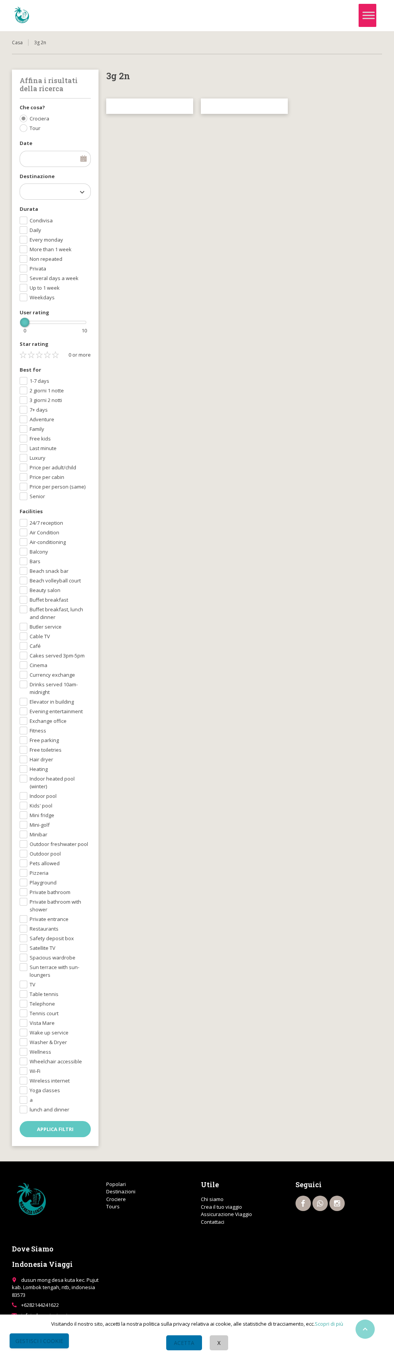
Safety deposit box (52, 938)
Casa (17, 42)
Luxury (37, 457)
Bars (35, 561)
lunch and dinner (49, 1109)
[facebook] (303, 1203)
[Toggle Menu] (368, 15)
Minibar (38, 834)
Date (26, 143)
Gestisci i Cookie (39, 1341)
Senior (37, 496)
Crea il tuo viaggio (221, 1206)
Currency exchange (52, 674)
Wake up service (49, 1032)
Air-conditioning (48, 542)
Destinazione (37, 176)
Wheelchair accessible (56, 1061)
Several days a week (54, 278)
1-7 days (39, 380)
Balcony (39, 551)
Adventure (42, 419)
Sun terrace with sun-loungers (54, 971)
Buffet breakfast (49, 599)
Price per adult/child (53, 467)
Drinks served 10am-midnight (54, 688)
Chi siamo (212, 1199)
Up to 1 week (45, 287)
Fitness (38, 730)
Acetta (184, 1342)
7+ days (39, 409)
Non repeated (46, 258)
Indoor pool (43, 795)
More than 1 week (51, 249)
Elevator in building (52, 701)
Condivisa (41, 220)
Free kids (40, 438)
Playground (43, 882)
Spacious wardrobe (52, 957)
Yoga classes (45, 1090)
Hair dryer (41, 759)
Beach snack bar (49, 570)
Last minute (43, 448)
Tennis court (44, 1013)
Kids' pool (41, 805)
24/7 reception (46, 522)
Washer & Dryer (48, 1042)
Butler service (46, 626)
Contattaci (212, 1221)
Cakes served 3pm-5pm (57, 655)
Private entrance (49, 919)
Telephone (42, 1003)
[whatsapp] (320, 1203)
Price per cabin (47, 477)
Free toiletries (46, 749)
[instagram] (337, 1203)
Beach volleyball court (55, 580)
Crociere (116, 1199)
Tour (35, 128)
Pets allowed (45, 863)
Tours (113, 1206)
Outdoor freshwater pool (59, 844)
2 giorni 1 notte (47, 390)
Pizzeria (39, 872)
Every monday (46, 239)
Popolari (116, 1184)
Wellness (40, 1051)
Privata (38, 268)
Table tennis (44, 994)
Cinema (38, 665)
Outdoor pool (45, 853)
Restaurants (44, 928)
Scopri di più (329, 1323)
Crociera (39, 118)
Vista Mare (42, 1022)
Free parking (44, 740)
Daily (35, 230)
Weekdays (42, 297)
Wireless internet (50, 1080)
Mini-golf (40, 824)
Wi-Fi (35, 1071)
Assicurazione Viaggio (226, 1214)
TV (32, 984)
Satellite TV (42, 947)
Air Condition (44, 532)
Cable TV (40, 636)
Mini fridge (42, 815)
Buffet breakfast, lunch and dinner (56, 613)
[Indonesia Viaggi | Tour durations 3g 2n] (21, 15)
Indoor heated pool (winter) (52, 782)
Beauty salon (45, 590)
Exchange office (48, 720)
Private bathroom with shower (55, 905)
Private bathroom (50, 892)
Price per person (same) (57, 486)
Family (37, 428)
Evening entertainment (56, 711)
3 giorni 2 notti (46, 400)
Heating (39, 769)
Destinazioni (120, 1191)
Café (35, 645)
